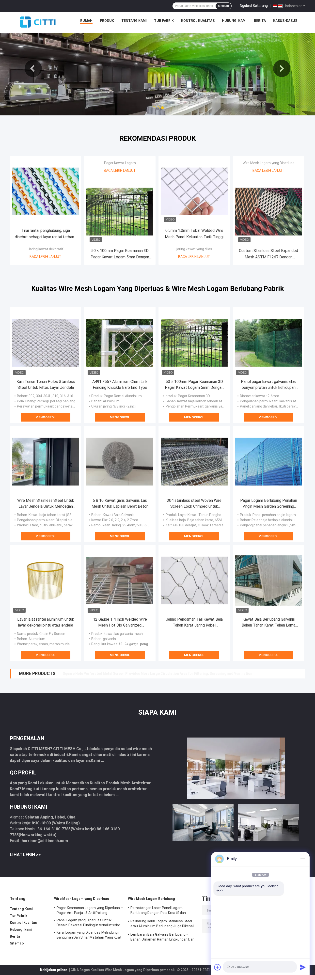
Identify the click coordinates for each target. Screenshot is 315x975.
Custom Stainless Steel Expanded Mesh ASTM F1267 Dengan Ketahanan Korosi (268, 254)
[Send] (303, 967)
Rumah (86, 21)
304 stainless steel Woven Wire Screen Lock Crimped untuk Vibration (194, 503)
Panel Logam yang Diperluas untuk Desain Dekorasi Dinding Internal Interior (88, 922)
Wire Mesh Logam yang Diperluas (269, 163)
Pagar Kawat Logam (120, 163)
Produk (107, 21)
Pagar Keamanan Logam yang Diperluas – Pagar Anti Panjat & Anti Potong (90, 910)
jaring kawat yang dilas (194, 249)
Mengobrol (45, 417)
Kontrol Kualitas (198, 21)
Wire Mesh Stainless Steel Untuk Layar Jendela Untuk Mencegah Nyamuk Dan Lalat (45, 503)
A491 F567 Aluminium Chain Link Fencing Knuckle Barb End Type (119, 384)
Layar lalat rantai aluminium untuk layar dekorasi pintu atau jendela (45, 622)
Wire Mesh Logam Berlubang (151, 899)
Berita (260, 21)
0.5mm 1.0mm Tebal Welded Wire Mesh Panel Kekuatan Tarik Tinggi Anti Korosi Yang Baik (194, 234)
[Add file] (217, 967)
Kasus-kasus (285, 21)
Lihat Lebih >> (25, 854)
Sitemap (17, 943)
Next (281, 68)
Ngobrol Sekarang (254, 6)
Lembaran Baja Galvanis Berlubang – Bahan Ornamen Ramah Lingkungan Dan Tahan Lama (162, 937)
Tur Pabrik (164, 21)
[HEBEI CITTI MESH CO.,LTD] (38, 22)
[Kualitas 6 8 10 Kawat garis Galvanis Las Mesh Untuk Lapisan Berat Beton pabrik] (119, 461)
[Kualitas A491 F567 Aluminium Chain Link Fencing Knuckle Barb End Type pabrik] (119, 342)
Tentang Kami (134, 21)
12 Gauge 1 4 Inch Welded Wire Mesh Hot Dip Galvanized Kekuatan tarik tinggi (120, 622)
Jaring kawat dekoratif (45, 249)
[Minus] (303, 859)
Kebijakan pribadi (54, 970)
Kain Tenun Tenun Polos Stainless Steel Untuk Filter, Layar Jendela (45, 384)
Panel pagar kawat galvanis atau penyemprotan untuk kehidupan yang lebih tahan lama (268, 385)
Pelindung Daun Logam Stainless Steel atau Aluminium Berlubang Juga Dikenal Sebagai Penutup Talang (162, 924)
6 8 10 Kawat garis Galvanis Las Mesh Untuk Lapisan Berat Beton (120, 503)
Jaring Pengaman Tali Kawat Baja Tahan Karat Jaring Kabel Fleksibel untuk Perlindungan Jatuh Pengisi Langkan (194, 622)
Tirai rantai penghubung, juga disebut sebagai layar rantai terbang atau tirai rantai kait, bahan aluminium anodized (45, 234)
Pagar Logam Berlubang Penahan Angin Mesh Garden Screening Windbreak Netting (268, 503)
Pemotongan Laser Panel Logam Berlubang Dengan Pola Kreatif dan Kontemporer (158, 911)
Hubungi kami (234, 21)
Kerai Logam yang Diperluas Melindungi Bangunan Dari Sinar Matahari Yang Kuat (89, 934)
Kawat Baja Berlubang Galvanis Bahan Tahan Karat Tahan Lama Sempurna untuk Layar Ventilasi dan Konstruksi (269, 622)
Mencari (223, 6)
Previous (33, 68)
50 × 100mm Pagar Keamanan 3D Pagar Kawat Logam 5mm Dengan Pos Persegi (120, 254)
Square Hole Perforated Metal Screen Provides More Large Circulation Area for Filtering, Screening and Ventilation (157, 674)
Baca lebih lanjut (46, 257)
